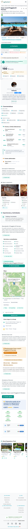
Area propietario (7, 507)
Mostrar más (14, 101)
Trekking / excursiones (10, 216)
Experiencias (7, 499)
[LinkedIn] (20, 523)
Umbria (6, 5)
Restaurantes (7, 497)
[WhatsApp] (22, 8)
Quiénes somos (21, 520)
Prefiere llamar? (6, 49)
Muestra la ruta (14, 315)
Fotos (8, 52)
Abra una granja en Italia (21, 499)
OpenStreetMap (18, 296)
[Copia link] (24, 8)
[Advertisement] (14, 477)
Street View (20, 307)
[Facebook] (2, 54)
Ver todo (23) (9, 256)
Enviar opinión (8, 396)
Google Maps (12, 307)
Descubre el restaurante (11, 355)
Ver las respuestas (15, 265)
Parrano (12, 5)
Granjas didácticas (7, 504)
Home (2, 5)
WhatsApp (18, 49)
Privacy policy (21, 510)
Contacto (15, 46)
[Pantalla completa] (23, 274)
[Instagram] (16, 523)
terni (9, 5)
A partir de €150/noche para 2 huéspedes (11, 39)
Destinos (7, 501)
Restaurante (23, 52)
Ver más (5, 207)
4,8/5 (23, 37)
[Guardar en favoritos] (25, 18)
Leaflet (13, 296)
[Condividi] (26, 8)
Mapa (3, 52)
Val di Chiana (6, 304)
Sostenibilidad (21, 497)
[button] (14, 283)
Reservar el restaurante (11, 352)
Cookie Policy (21, 512)
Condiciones (21, 507)
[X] (12, 523)
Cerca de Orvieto (14, 302)
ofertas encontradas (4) (15, 52)
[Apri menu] (25, 2)
